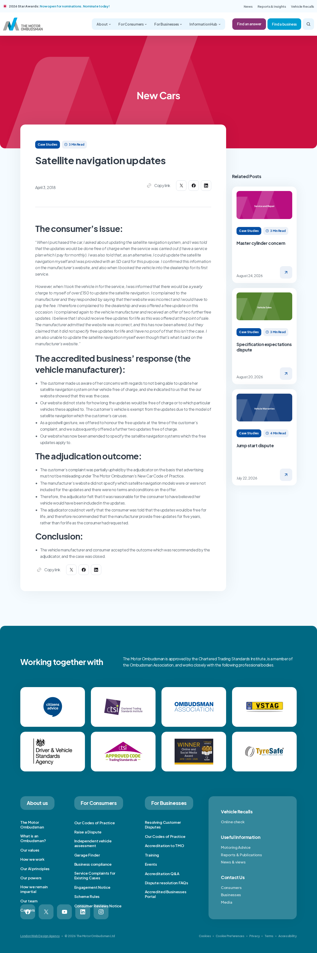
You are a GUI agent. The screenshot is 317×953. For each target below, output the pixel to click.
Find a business (284, 24)
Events (151, 864)
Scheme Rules (87, 896)
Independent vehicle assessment (93, 843)
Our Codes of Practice (94, 822)
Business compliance (93, 864)
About (102, 24)
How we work (32, 859)
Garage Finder (87, 855)
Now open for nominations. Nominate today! (74, 6)
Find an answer (249, 24)
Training (152, 855)
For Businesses (166, 24)
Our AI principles (35, 868)
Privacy (254, 936)
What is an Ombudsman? (33, 838)
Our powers (31, 877)
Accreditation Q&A (162, 873)
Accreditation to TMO (164, 845)
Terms (268, 936)
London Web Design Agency (40, 936)
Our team (29, 900)
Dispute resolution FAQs (166, 882)
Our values (29, 850)
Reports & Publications (241, 854)
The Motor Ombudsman (32, 824)
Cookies (205, 936)
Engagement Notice (92, 887)
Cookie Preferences (230, 936)
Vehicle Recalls (302, 6)
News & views (233, 861)
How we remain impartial (34, 889)
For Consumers (131, 24)
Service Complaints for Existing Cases (94, 875)
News (248, 6)
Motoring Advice (236, 847)
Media (226, 902)
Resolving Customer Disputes (163, 824)
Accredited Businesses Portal (165, 894)
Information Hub (203, 24)
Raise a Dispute (88, 831)
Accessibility (287, 936)
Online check (232, 821)
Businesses (231, 894)
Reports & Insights (272, 6)
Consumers (231, 887)
